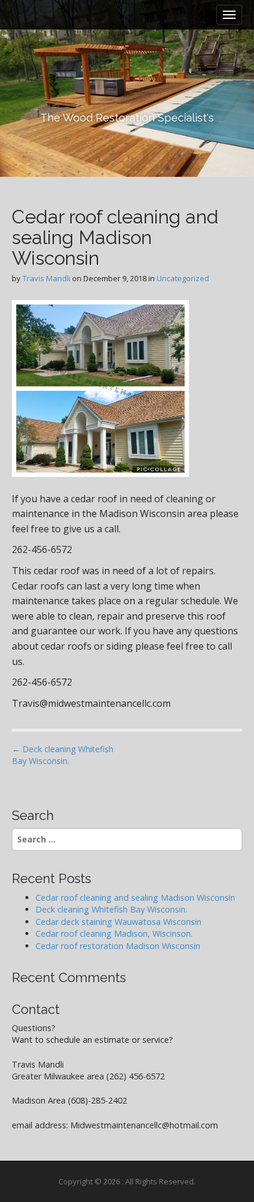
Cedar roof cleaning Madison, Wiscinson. (114, 933)
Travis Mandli (46, 278)
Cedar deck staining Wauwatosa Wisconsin (118, 921)
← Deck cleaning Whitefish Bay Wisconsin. (62, 754)
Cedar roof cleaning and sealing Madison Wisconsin (135, 897)
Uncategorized (183, 278)
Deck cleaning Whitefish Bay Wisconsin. (111, 909)
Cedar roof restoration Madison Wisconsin (119, 945)
